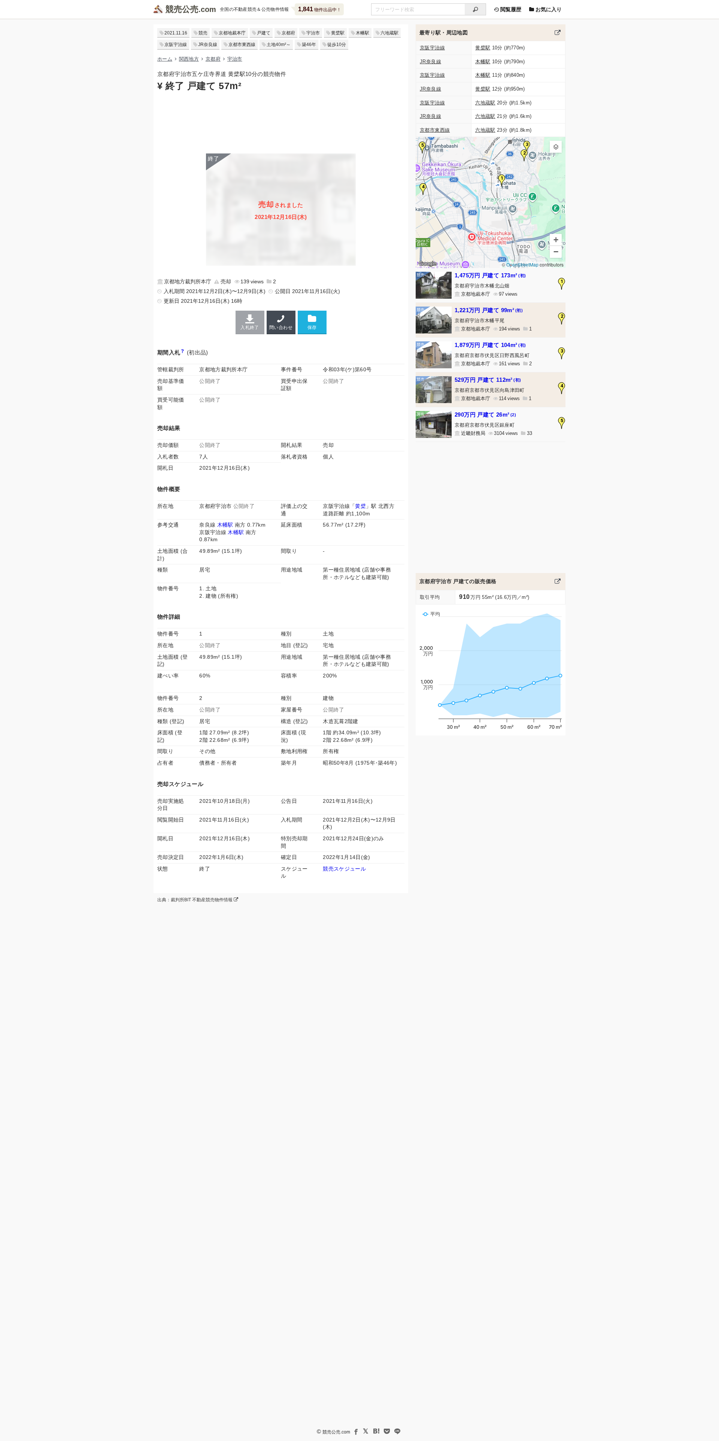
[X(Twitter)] (366, 1431)
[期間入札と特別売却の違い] (182, 352)
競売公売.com (336, 1432)
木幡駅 (362, 33)
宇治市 (313, 33)
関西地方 (189, 59)
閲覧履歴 (510, 9)
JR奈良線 (207, 44)
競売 (202, 33)
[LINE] (397, 1431)
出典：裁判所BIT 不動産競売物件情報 (195, 899)
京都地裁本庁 (232, 33)
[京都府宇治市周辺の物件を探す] (557, 32)
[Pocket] (387, 1431)
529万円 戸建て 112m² (488, 380)
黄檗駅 (338, 33)
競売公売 (182, 9)
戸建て (263, 33)
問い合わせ (280, 327)
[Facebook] (355, 1431)
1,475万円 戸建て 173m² (490, 275)
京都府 (288, 33)
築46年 (309, 44)
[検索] (475, 9)
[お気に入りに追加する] (312, 322)
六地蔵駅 (389, 33)
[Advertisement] (281, 121)
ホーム (164, 59)
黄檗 (360, 506)
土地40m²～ (279, 44)
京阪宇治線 (175, 44)
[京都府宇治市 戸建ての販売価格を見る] (557, 581)
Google (427, 263)
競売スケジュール (344, 869)
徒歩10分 (336, 44)
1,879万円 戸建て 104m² (490, 345)
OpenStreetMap (522, 265)
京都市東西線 (241, 44)
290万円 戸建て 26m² (485, 414)
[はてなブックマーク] (376, 1431)
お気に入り (548, 9)
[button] (502, 180)
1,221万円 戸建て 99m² (489, 310)
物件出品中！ (319, 9)
